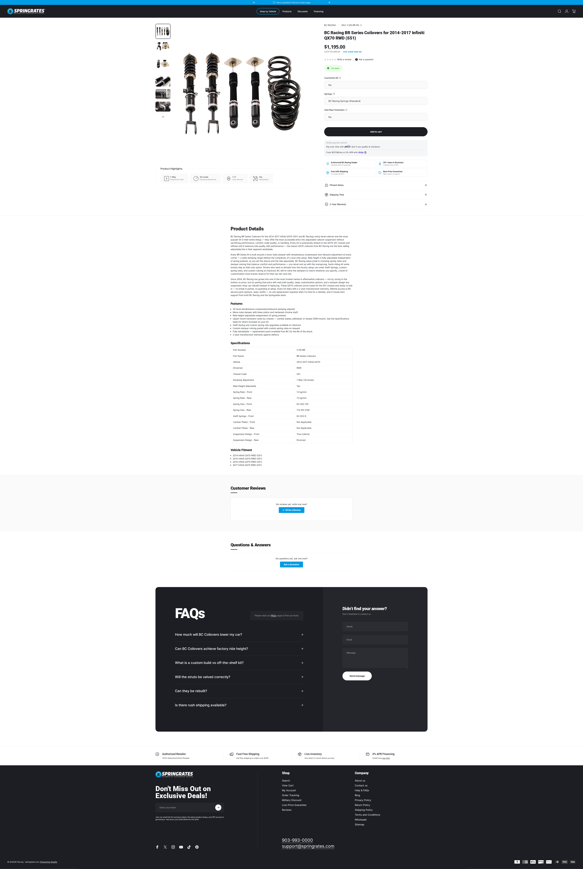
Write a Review (294, 511)
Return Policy (362, 804)
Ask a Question (293, 565)
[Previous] (254, 2)
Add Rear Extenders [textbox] (345, 110)
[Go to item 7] (163, 119)
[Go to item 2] (163, 48)
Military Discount (291, 800)
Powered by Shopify (48, 862)
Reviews (286, 809)
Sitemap (359, 824)
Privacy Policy (363, 800)
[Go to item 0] (163, 31)
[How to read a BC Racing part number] (361, 25)
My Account (289, 790)
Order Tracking (290, 795)
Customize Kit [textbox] (341, 78)
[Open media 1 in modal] (241, 92)
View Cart (288, 785)
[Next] (329, 2)
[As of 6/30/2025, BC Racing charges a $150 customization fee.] (340, 78)
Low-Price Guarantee (294, 804)
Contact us (361, 785)
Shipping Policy (364, 809)
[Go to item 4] (163, 82)
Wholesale (361, 819)
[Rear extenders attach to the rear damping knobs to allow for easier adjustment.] (346, 110)
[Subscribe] (218, 807)
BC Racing (330, 25)
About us (360, 780)
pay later (386, 758)
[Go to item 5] (163, 94)
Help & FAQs (362, 790)
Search (286, 780)
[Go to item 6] (163, 107)
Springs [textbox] (338, 94)
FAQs (273, 615)
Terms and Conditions (367, 814)
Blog (357, 795)
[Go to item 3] (163, 66)
